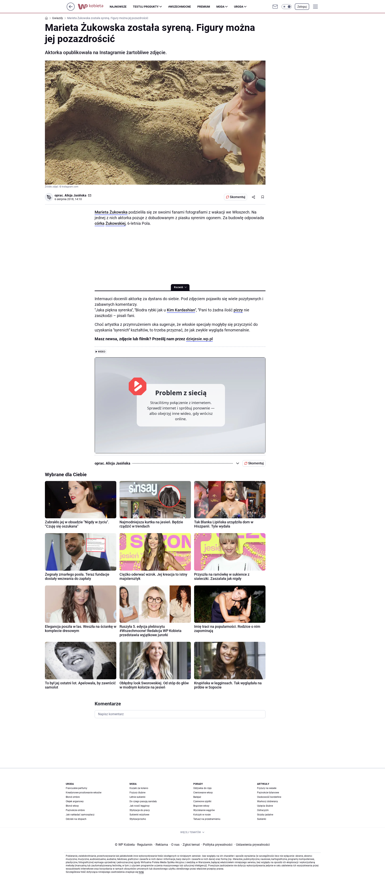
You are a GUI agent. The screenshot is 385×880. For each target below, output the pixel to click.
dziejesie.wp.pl (199, 338)
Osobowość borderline (269, 797)
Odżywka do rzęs (202, 788)
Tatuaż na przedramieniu (206, 819)
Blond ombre (73, 797)
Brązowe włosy (201, 805)
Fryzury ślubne (137, 792)
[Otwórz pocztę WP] (275, 6)
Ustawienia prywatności (252, 845)
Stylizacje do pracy (140, 810)
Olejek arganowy (75, 801)
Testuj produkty (146, 6)
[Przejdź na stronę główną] (71, 9)
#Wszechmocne (179, 6)
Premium (203, 6)
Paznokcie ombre (75, 810)
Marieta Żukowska (111, 212)
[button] (287, 6)
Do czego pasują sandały (143, 801)
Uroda (238, 6)
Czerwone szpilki (202, 801)
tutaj (141, 872)
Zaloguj (302, 6)
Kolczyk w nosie (202, 814)
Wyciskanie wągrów (204, 810)
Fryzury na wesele (266, 788)
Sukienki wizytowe (139, 814)
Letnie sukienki (137, 797)
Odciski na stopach (76, 819)
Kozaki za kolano (139, 788)
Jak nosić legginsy (140, 805)
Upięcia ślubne (265, 805)
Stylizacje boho (138, 819)
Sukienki (261, 819)
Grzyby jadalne (265, 814)
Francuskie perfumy (76, 788)
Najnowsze (118, 6)
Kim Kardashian (181, 310)
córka (99, 223)
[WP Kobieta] (94, 6)
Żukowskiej (115, 223)
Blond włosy (72, 805)
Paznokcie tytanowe (268, 792)
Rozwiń (178, 287)
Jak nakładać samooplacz (80, 814)
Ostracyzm (263, 810)
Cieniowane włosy (203, 792)
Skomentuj (237, 197)
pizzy (238, 310)
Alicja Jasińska (75, 195)
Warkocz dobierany (267, 801)
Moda (220, 6)
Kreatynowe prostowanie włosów (83, 792)
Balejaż (197, 797)
